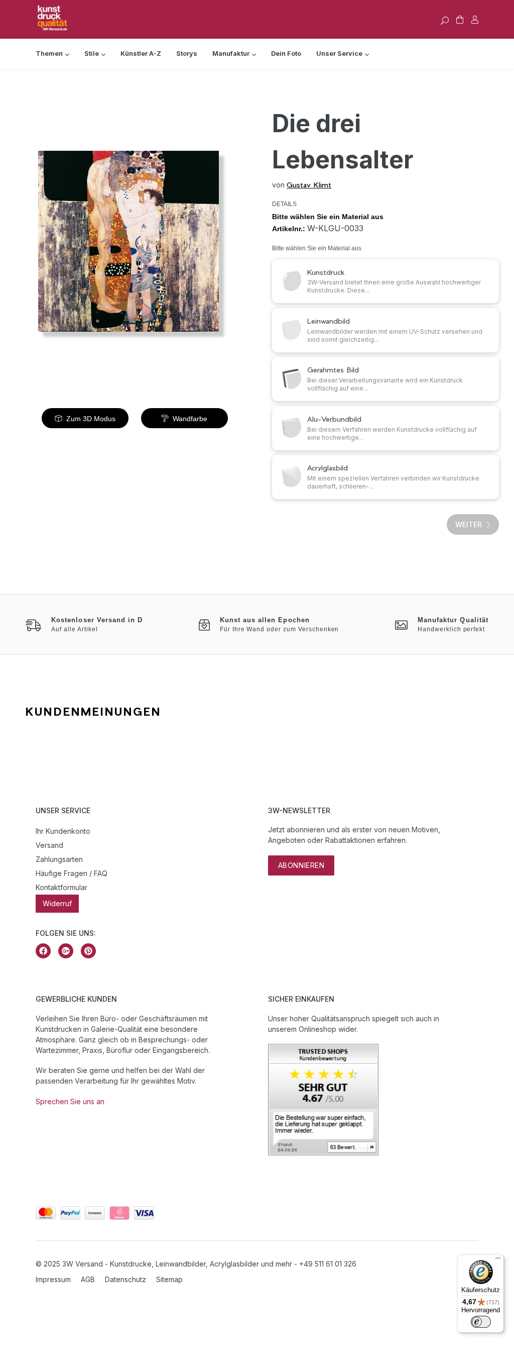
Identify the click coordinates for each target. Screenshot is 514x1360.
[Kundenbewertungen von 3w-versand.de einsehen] (323, 1152)
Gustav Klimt (309, 184)
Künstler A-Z (140, 53)
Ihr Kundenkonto (63, 831)
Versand (49, 845)
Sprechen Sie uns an (70, 1101)
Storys (186, 53)
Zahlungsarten (59, 859)
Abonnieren (301, 865)
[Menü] (498, 1260)
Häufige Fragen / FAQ (71, 873)
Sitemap (169, 1279)
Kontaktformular (61, 887)
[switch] (481, 1322)
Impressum (53, 1279)
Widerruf (57, 903)
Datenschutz (125, 1279)
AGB (88, 1279)
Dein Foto (286, 53)
